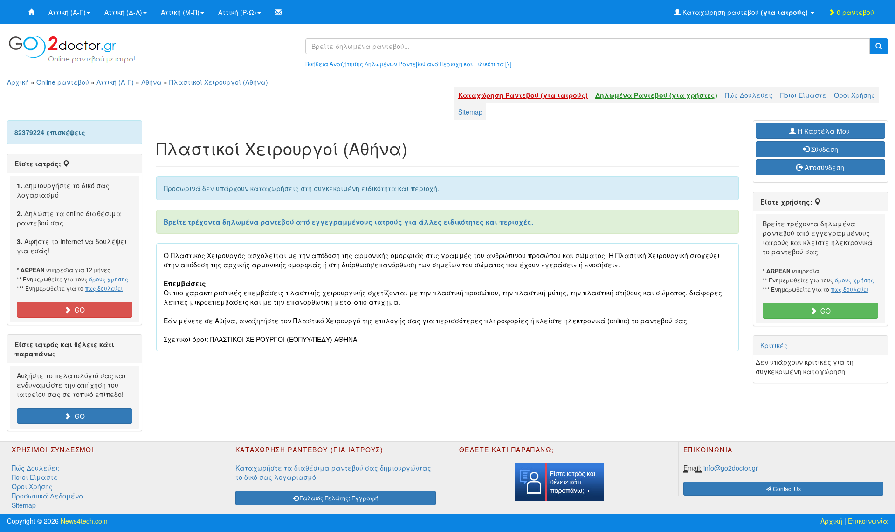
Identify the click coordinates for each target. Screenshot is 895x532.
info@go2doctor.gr (730, 467)
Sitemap (470, 111)
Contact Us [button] (786, 488)
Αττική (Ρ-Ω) (237, 12)
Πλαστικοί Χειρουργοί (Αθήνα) (218, 82)
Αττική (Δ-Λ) (123, 12)
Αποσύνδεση (823, 167)
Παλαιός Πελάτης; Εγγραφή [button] (338, 498)
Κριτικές (774, 345)
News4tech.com (84, 520)
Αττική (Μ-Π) (180, 12)
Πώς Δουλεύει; (749, 95)
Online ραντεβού (62, 82)
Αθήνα (151, 82)
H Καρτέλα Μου (824, 131)
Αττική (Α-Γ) (67, 12)
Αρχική (18, 82)
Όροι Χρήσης (854, 95)
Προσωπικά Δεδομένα (48, 495)
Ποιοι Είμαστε (803, 95)
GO (78, 309)
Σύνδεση (823, 149)
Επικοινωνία (868, 520)
